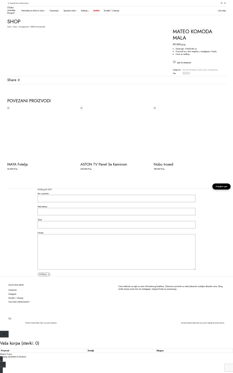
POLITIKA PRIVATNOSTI (18, 302)
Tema (40, 219)
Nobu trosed (163, 164)
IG (225, 3)
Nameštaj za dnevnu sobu (198, 70)
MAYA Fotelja (17, 164)
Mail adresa (42, 206)
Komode (185, 70)
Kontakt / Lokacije (15, 298)
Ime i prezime (43, 193)
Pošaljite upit (221, 186)
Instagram (12, 294)
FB (221, 3)
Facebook (12, 290)
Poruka (40, 232)
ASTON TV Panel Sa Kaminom (103, 164)
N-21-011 (186, 73)
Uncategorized (213, 70)
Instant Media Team (37, 323)
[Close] (4, 334)
